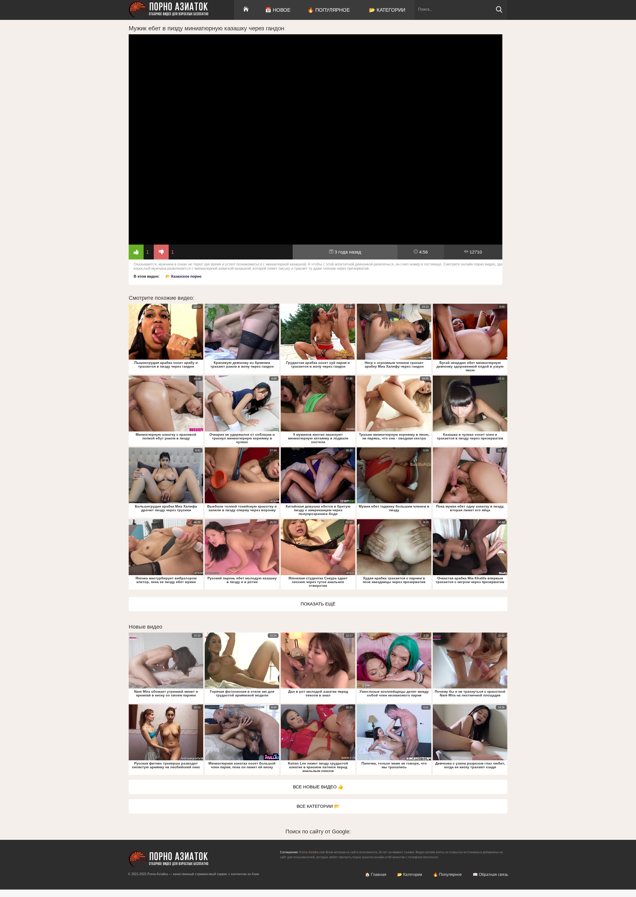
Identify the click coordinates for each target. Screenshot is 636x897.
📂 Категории (387, 10)
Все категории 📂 (318, 806)
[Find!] (499, 11)
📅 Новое (277, 10)
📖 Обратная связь (490, 874)
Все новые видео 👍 (318, 786)
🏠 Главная (375, 874)
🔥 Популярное (329, 10)
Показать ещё (318, 603)
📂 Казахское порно (183, 276)
